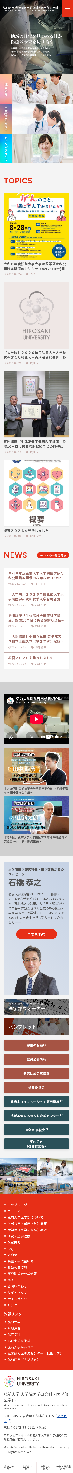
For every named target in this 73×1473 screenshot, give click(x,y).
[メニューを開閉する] (67, 8)
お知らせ (41, 605)
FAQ (11, 1248)
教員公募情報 (36, 1059)
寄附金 (12, 1254)
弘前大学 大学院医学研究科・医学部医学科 (30, 9)
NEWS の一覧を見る (53, 555)
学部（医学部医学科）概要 (27, 1223)
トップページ (17, 1204)
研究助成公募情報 (36, 1073)
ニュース (14, 1211)
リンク (12, 1305)
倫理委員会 (36, 1087)
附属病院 (14, 1328)
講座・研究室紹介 (21, 1261)
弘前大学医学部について (26, 1217)
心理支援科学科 (19, 1340)
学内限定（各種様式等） (36, 1144)
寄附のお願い (36, 1045)
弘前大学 (14, 1322)
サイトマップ (17, 1292)
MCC (11, 1280)
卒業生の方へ (46, 1467)
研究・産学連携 (19, 1236)
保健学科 (14, 1334)
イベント (41, 584)
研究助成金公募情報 (22, 1273)
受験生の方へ (9, 1467)
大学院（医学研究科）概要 (27, 1229)
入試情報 (14, 1242)
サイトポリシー (19, 1298)
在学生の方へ (27, 1467)
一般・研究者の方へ (63, 1467)
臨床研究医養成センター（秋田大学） (35, 1353)
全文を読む (36, 934)
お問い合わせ (17, 1286)
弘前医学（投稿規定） (24, 1359)
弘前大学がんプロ (21, 1347)
